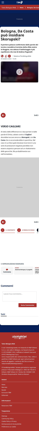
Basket (4, 390)
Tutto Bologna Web (9, 7)
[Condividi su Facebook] (5, 56)
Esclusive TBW (6, 392)
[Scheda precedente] (3, 115)
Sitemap (4, 416)
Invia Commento (27, 305)
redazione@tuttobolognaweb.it (12, 363)
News (22, 7)
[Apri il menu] (3, 2)
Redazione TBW (7, 406)
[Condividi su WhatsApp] (2, 56)
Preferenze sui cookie (9, 427)
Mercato (4, 387)
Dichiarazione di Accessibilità (11, 424)
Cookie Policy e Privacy (9, 421)
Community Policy (8, 419)
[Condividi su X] (9, 56)
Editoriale (5, 395)
